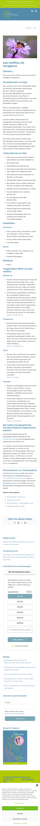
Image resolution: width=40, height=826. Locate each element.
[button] (37, 785)
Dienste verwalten (19, 803)
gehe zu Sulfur (13, 377)
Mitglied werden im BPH (16, 506)
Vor (34, 28)
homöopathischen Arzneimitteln (14, 478)
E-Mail (8, 703)
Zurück (28, 28)
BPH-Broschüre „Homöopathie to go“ (20, 503)
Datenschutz (17, 823)
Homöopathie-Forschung (16, 497)
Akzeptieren (20, 808)
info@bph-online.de (27, 1)
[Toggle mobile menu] (36, 11)
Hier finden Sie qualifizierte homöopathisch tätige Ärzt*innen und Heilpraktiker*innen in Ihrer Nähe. (19, 557)
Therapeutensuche (13, 500)
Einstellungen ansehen (20, 819)
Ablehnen (20, 813)
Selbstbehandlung (9, 439)
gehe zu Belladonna (15, 315)
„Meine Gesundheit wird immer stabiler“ (18, 674)
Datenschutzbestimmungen (15, 714)
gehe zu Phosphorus (15, 346)
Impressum (24, 823)
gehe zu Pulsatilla (14, 421)
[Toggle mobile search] (32, 11)
